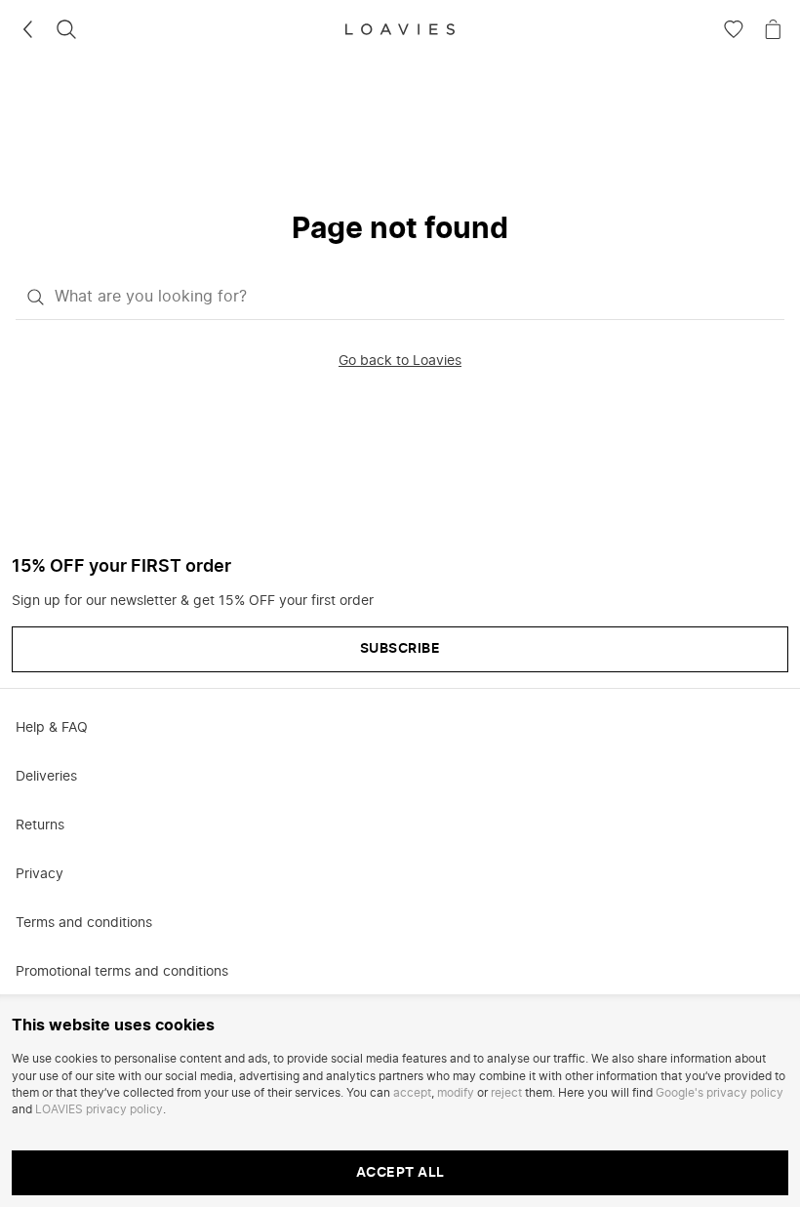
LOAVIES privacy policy (99, 1109)
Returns (40, 825)
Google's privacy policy (719, 1093)
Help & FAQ (52, 728)
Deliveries (46, 777)
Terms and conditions (84, 923)
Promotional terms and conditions (122, 972)
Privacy (39, 874)
